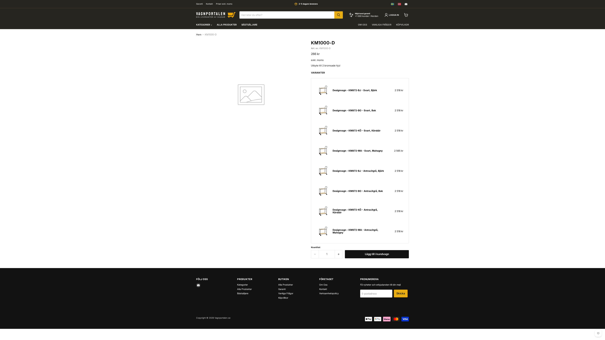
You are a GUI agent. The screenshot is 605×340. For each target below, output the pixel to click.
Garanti (199, 4)
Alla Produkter (227, 24)
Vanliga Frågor (285, 293)
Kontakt (209, 4)
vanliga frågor (381, 24)
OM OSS (362, 24)
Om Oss (323, 284)
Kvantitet (315, 247)
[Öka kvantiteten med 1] (339, 254)
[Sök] (338, 15)
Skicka (400, 293)
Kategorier (203, 24)
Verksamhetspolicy (329, 293)
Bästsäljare (249, 24)
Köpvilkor (402, 24)
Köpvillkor (283, 297)
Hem (198, 34)
